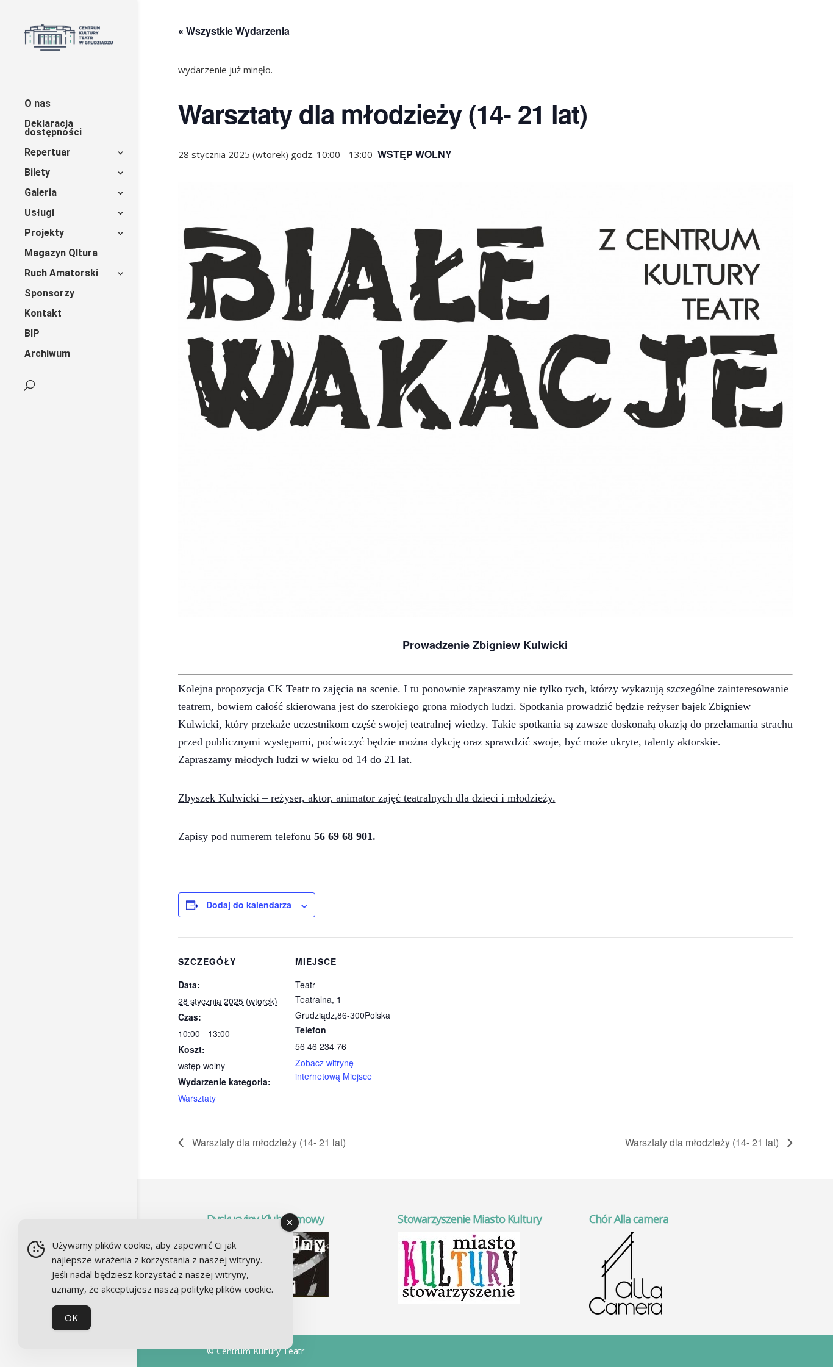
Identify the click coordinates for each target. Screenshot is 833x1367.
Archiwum (47, 354)
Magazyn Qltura (61, 254)
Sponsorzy (49, 294)
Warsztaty (197, 1098)
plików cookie (243, 1289)
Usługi (39, 213)
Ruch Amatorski (61, 274)
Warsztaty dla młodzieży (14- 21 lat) (268, 1142)
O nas (37, 104)
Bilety (37, 173)
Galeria (40, 193)
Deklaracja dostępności (53, 129)
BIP (32, 334)
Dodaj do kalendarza (248, 905)
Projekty (44, 234)
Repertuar (47, 153)
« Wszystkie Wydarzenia (234, 31)
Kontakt (43, 314)
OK (71, 1317)
